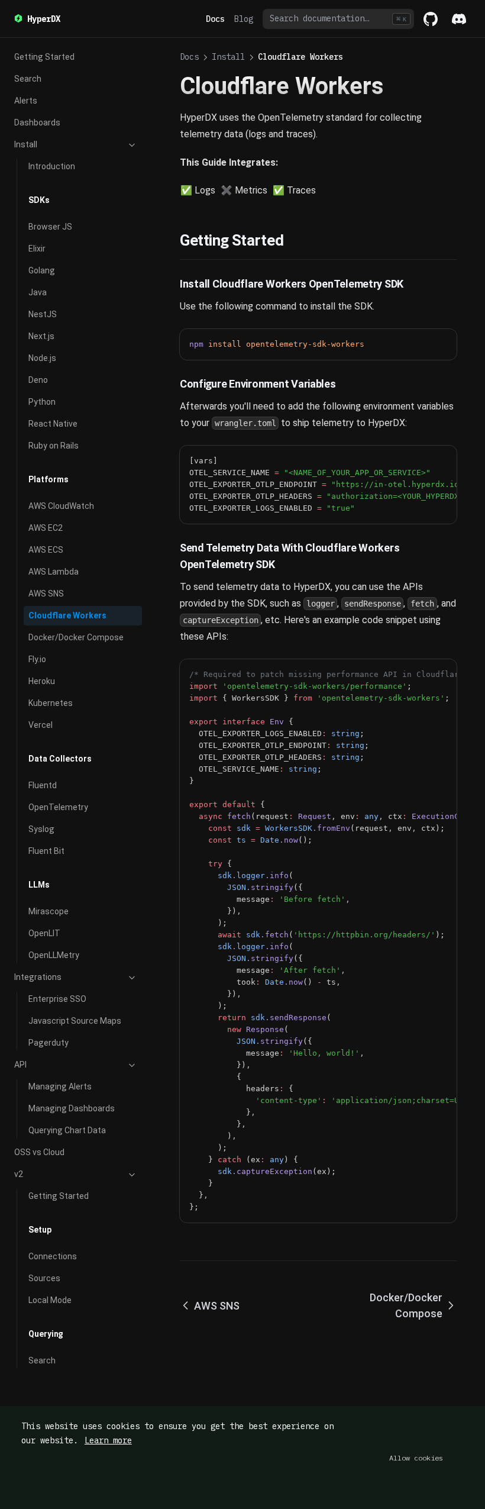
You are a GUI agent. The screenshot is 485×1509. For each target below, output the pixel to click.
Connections (52, 1256)
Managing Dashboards (71, 1108)
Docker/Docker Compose (76, 637)
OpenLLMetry (53, 955)
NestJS (42, 314)
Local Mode (50, 1300)
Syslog (41, 829)
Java (37, 292)
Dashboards (37, 122)
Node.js (42, 358)
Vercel (40, 725)
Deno (38, 380)
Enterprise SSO (57, 999)
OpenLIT (44, 933)
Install (25, 144)
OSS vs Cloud (39, 1152)
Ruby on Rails (53, 445)
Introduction (51, 166)
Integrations (38, 977)
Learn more (108, 1440)
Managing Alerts (60, 1086)
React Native (52, 423)
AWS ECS (45, 549)
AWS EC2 (45, 528)
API (20, 1064)
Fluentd (42, 785)
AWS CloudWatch (61, 506)
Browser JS (50, 226)
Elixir (37, 248)
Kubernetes (50, 703)
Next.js (41, 336)
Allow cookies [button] (416, 1457)
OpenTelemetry (58, 807)
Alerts (25, 100)
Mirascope (48, 911)
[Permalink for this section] (293, 240)
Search (27, 78)
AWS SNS (46, 593)
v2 (18, 1174)
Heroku (41, 681)
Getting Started (44, 57)
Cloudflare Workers (67, 615)
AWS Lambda (53, 571)
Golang (41, 270)
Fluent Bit (46, 851)
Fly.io (37, 659)
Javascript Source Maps (74, 1021)
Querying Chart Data (67, 1130)
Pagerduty (48, 1042)
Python (42, 402)
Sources (44, 1278)
